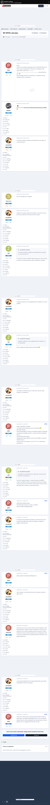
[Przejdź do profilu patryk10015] (9, 140)
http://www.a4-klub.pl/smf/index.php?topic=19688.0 (35, 107)
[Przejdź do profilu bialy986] (9, 106)
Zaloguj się (36, 735)
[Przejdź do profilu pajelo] (3, 37)
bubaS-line (8, 632)
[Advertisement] (25, 16)
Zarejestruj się (14, 735)
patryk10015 (8, 145)
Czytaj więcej (2, 2)
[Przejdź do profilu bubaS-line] (9, 628)
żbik (9, 253)
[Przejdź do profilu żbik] (9, 249)
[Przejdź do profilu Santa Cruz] (9, 196)
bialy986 (9, 110)
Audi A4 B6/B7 (23, 36)
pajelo (8, 70)
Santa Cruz (8, 201)
